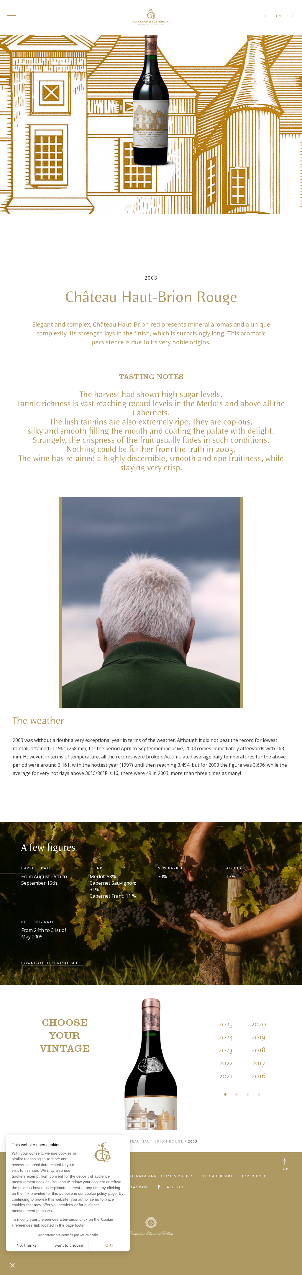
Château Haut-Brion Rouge (152, 1141)
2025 (226, 1024)
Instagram (136, 1187)
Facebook (175, 1187)
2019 (258, 1037)
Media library (217, 1176)
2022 (226, 1063)
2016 (258, 1076)
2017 (258, 1063)
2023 (226, 1050)
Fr (267, 16)
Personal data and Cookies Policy (153, 1176)
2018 (258, 1050)
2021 (225, 1076)
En (278, 16)
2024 (226, 1037)
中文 (291, 16)
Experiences (255, 1176)
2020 (258, 1024)
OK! (109, 1245)
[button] (12, 1265)
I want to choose (67, 1245)
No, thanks (27, 1245)
